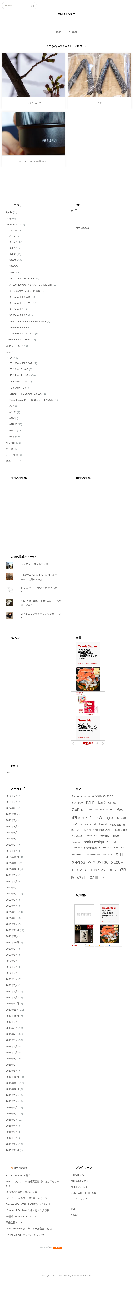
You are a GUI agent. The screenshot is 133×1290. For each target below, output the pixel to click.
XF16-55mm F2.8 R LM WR (24, 290)
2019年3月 (12, 1058)
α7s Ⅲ (12, 430)
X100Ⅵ (13, 272)
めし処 (9, 448)
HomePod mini (92, 809)
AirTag (87, 796)
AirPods (77, 796)
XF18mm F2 (16, 309)
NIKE (115, 835)
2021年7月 (12, 887)
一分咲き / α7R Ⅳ (33, 103)
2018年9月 (12, 1095)
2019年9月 (12, 1022)
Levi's (75, 824)
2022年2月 (12, 844)
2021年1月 (12, 924)
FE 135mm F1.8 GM (20, 363)
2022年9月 (12, 826)
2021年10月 (12, 869)
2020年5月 (12, 973)
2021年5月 (12, 899)
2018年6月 (12, 1113)
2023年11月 (12, 814)
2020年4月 (12, 979)
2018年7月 (12, 1107)
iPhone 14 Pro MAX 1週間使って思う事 (27, 1210)
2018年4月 (12, 1125)
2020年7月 (12, 960)
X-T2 (12, 248)
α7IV (11, 418)
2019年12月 (12, 1003)
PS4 (108, 842)
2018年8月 (12, 1101)
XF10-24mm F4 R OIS (21, 278)
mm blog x (82, 228)
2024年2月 (12, 808)
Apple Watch (102, 796)
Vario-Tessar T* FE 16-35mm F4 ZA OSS (31, 399)
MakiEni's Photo (79, 1186)
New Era (104, 835)
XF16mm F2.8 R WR (20, 303)
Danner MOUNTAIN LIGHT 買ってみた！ (28, 1204)
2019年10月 (12, 1015)
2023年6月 (12, 820)
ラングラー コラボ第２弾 (34, 564)
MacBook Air (100, 824)
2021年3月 (12, 912)
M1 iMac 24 (85, 824)
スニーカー (12, 461)
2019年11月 (12, 1009)
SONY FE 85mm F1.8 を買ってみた (33, 161)
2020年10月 (12, 942)
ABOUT (73, 32)
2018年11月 (12, 1083)
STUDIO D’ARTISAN (108, 848)
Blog (8, 218)
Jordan (121, 817)
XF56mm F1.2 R (18, 327)
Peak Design (93, 842)
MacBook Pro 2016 (98, 830)
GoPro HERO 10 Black (18, 339)
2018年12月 (12, 1077)
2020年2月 (12, 991)
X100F (13, 260)
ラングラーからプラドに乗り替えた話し (28, 1198)
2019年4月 (12, 1052)
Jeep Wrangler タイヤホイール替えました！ (30, 1228)
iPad (119, 809)
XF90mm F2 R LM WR (21, 333)
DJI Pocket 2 (13, 224)
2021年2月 (12, 918)
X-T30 (12, 254)
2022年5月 (12, 832)
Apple (9, 212)
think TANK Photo (93, 854)
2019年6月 (12, 1040)
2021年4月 (12, 905)
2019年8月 (12, 1028)
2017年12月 (12, 1150)
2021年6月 (12, 893)
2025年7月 (12, 795)
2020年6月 (12, 967)
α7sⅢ (82, 877)
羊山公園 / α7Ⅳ (14, 1222)
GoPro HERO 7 (14, 345)
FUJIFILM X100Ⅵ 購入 (18, 1175)
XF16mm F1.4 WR (19, 297)
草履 (100, 103)
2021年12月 (12, 857)
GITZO (112, 802)
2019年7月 (12, 1034)
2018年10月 (12, 1089)
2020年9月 (12, 948)
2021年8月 (12, 881)
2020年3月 (12, 985)
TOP (58, 32)
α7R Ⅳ (13, 424)
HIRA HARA (77, 1174)
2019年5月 (12, 1046)
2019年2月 (12, 1064)
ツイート (11, 772)
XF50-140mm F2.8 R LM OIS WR (27, 321)
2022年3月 (12, 838)
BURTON (78, 802)
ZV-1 (12, 406)
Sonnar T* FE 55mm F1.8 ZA (25, 393)
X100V (13, 266)
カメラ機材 (12, 454)
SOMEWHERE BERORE (84, 1193)
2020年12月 (12, 930)
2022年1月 (12, 851)
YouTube (11, 442)
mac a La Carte (79, 1180)
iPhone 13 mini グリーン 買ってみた (25, 1234)
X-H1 (12, 235)
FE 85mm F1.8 (17, 387)
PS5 (114, 842)
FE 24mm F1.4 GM (19, 375)
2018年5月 (12, 1119)
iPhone (79, 818)
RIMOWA (77, 847)
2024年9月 (12, 802)
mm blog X (20, 1168)
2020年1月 (12, 997)
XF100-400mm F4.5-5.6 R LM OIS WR (30, 284)
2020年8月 (12, 954)
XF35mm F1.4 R (18, 315)
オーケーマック (79, 1199)
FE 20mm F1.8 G (18, 369)
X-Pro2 (13, 241)
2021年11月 (12, 863)
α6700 (12, 412)
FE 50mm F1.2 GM (19, 381)
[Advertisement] (32, 512)
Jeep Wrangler (102, 817)
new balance (91, 835)
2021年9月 (12, 875)
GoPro (77, 809)
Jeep (8, 352)
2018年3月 (12, 1131)
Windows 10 (108, 854)
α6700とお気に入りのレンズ (21, 1192)
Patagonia (76, 842)
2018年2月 (12, 1138)
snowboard (90, 847)
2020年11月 (12, 936)
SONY (9, 358)
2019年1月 (12, 1070)
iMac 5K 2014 (106, 809)
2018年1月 (12, 1144)
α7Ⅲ (12, 436)
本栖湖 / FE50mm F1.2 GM (21, 1216)
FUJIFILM (11, 230)
